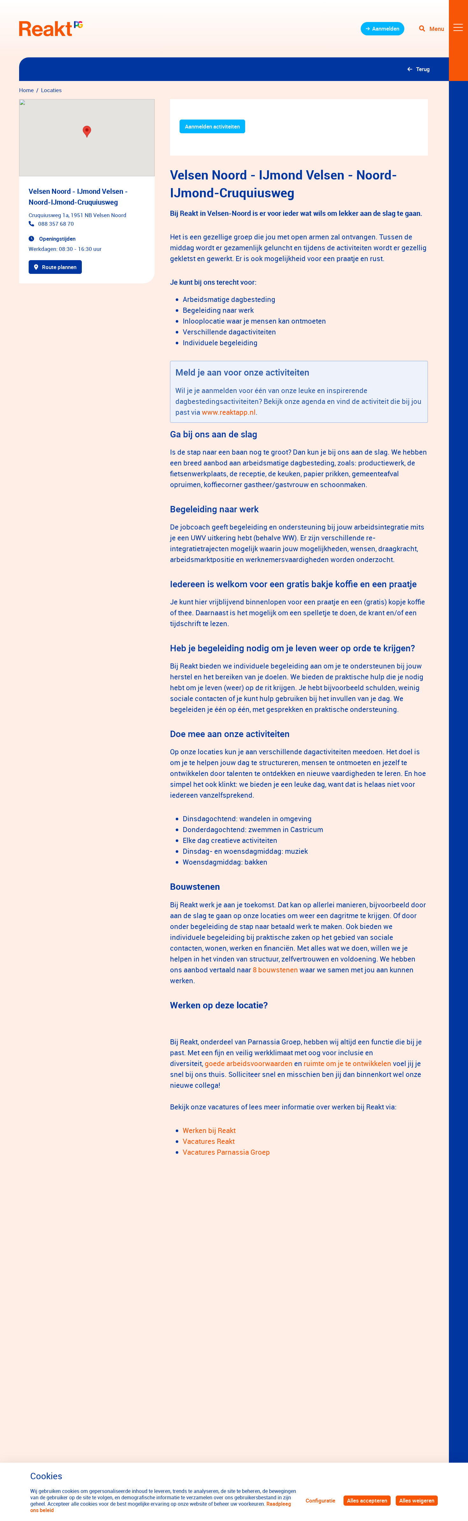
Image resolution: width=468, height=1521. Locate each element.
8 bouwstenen (274, 969)
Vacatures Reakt (209, 1141)
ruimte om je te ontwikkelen (347, 1063)
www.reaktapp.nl (229, 412)
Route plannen (59, 267)
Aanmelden (385, 28)
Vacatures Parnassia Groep (226, 1152)
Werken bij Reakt (209, 1130)
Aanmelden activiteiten (212, 126)
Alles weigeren (416, 1500)
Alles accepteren (367, 1500)
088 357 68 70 (56, 223)
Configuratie (320, 1500)
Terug (423, 69)
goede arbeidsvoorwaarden (249, 1063)
